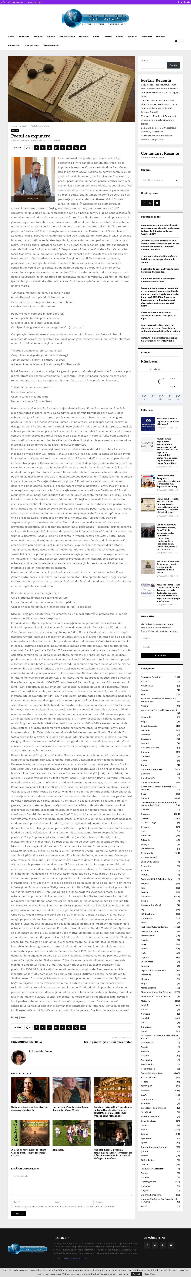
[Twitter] (155, 1245)
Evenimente (147, 853)
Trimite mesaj (51, 45)
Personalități (147, 1042)
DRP (143, 831)
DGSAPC (145, 809)
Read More (149, 1274)
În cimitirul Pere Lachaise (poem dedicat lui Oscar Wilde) (71, 1108)
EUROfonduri (147, 848)
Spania (144, 1134)
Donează (160, 36)
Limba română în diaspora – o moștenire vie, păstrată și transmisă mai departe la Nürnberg (168, 481)
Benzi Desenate (149, 726)
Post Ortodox (148, 1069)
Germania (146, 896)
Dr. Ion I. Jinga (148, 822)
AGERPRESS (147, 686)
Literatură (146, 974)
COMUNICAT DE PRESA (26, 1042)
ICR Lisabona (147, 914)
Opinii (144, 1031)
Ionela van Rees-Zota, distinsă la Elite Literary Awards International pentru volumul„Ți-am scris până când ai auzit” (167, 505)
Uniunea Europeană (151, 1195)
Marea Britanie (148, 988)
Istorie (144, 948)
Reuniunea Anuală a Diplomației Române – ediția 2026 (168, 421)
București (146, 739)
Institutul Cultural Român (154, 927)
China (144, 765)
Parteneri (147, 36)
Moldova (145, 1001)
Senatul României (150, 1116)
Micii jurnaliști (31, 45)
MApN (144, 983)
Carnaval (145, 756)
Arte (143, 694)
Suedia (144, 1155)
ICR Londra (147, 918)
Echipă (119, 36)
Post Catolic (147, 1064)
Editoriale (24, 36)
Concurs (145, 774)
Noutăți (51, 36)
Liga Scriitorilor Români (153, 970)
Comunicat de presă (151, 769)
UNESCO (145, 1186)
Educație (145, 840)
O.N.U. (144, 1022)
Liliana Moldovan (21, 141)
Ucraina (145, 1177)
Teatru (144, 1164)
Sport (96, 36)
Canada (145, 752)
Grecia (144, 901)
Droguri (145, 827)
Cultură (145, 798)
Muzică (144, 1005)
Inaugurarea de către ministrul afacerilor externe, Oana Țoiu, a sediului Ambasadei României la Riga (160, 328)
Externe (145, 870)
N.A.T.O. (144, 1009)
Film (143, 888)
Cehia (144, 760)
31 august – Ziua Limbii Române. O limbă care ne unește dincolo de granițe (158, 120)
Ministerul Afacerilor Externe (156, 992)
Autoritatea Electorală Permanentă (159, 710)
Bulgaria (145, 743)
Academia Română (150, 677)
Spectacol (146, 1138)
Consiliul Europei (150, 782)
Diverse (108, 36)
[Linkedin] (163, 1245)
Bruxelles (145, 730)
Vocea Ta (132, 36)
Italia (143, 953)
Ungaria (145, 1190)
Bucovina (145, 734)
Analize (144, 690)
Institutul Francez (150, 931)
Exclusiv (38, 36)
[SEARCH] (176, 180)
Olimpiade (146, 1027)
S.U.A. (144, 1095)
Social (144, 1129)
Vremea (145, 352)
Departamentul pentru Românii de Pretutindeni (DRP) (159, 803)
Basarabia (146, 717)
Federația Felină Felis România (156, 879)
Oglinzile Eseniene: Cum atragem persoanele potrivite (29, 1108)
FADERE (145, 875)
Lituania (145, 979)
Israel (144, 944)
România (145, 1090)
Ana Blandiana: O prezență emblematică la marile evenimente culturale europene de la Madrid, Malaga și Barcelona (113, 1154)
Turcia (144, 1173)
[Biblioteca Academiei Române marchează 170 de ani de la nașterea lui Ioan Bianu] (148, 567)
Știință (144, 1151)
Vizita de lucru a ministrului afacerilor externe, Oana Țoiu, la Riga (158, 315)
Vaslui (144, 1206)
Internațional (147, 935)
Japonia (145, 957)
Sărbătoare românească (153, 1108)
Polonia (145, 1055)
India (143, 922)
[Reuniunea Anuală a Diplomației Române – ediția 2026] (148, 424)
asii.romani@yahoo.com (75, 1258)
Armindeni (58, 1149)
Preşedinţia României (152, 1073)
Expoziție (146, 866)
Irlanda (144, 940)
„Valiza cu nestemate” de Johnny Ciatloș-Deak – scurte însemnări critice (28, 1152)
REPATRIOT (147, 1086)
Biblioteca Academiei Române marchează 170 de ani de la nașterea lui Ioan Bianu (168, 567)
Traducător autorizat (152, 1169)
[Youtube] (171, 1245)
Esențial (145, 844)
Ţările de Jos (147, 1160)
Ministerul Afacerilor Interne (155, 996)
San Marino (147, 1099)
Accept (136, 1274)
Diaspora (83, 36)
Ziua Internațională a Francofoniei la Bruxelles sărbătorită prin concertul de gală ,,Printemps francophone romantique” (113, 1111)
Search (144, 60)
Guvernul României (151, 905)
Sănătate (145, 1103)
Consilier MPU (148, 778)
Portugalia (146, 1060)
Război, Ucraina (149, 1077)
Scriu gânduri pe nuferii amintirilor (108, 1042)
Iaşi (142, 909)
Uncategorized (148, 1181)
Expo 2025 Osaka (150, 862)
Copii (143, 794)
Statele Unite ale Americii (154, 1147)
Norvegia (145, 1014)
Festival (145, 883)
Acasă (11, 36)
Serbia (144, 1125)
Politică (145, 1051)
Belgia (144, 721)
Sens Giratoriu (67, 36)
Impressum (14, 45)
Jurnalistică (147, 962)
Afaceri (144, 681)
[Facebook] (147, 1245)
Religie (144, 1082)
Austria (144, 706)
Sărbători (146, 1112)
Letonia (145, 966)
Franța (144, 892)
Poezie (144, 1047)
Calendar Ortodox (150, 747)
